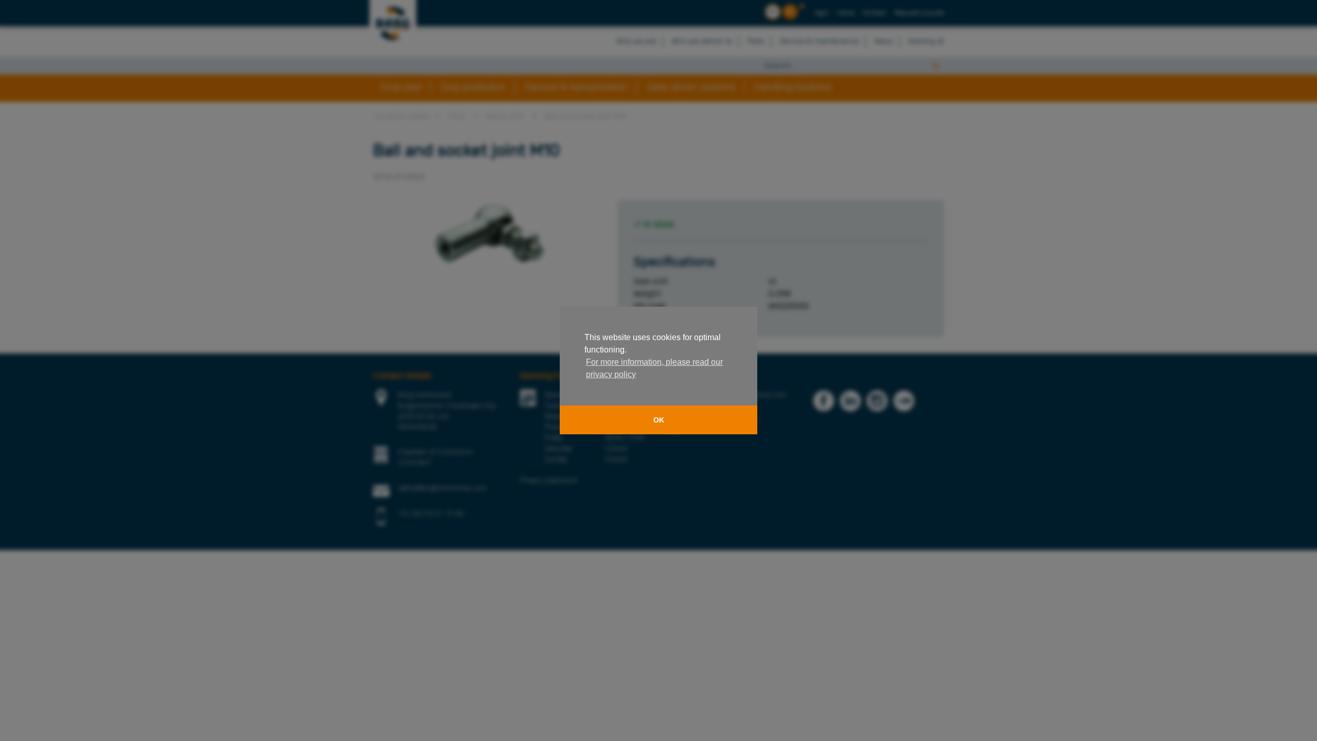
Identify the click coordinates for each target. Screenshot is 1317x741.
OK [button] (658, 420)
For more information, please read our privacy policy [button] (654, 368)
